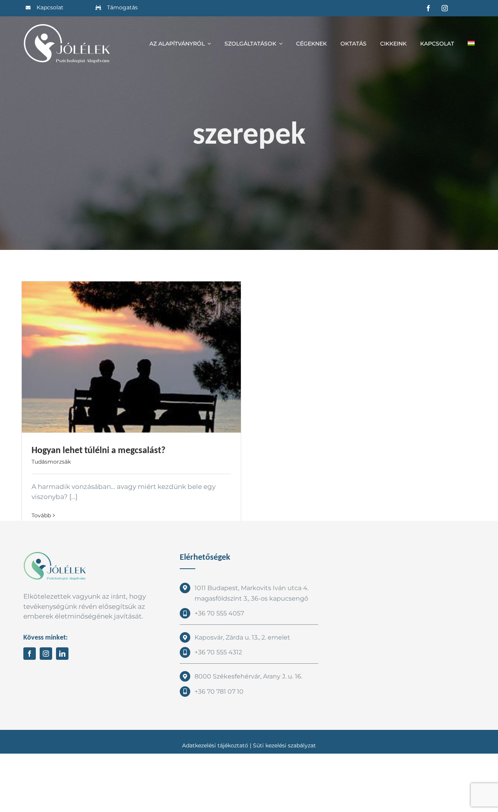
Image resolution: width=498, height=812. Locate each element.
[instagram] (444, 8)
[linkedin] (62, 653)
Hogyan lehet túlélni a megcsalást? (98, 449)
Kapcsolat (50, 7)
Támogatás (122, 7)
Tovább (41, 515)
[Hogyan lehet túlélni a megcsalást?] (131, 356)
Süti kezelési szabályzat (284, 745)
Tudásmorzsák (51, 461)
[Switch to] (471, 43)
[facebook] (428, 8)
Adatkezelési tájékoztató (215, 745)
